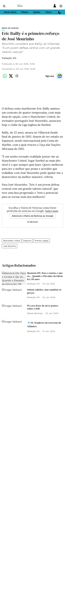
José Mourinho (9, 246)
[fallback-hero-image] (14, 278)
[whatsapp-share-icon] (4, 77)
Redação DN (9, 58)
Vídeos (48, 12)
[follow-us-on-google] (59, 76)
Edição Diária (10, 12)
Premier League (41, 241)
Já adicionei (32, 221)
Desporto (27, 241)
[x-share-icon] (10, 77)
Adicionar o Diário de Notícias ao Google (32, 216)
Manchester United (11, 241)
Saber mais (51, 211)
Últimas (24, 12)
